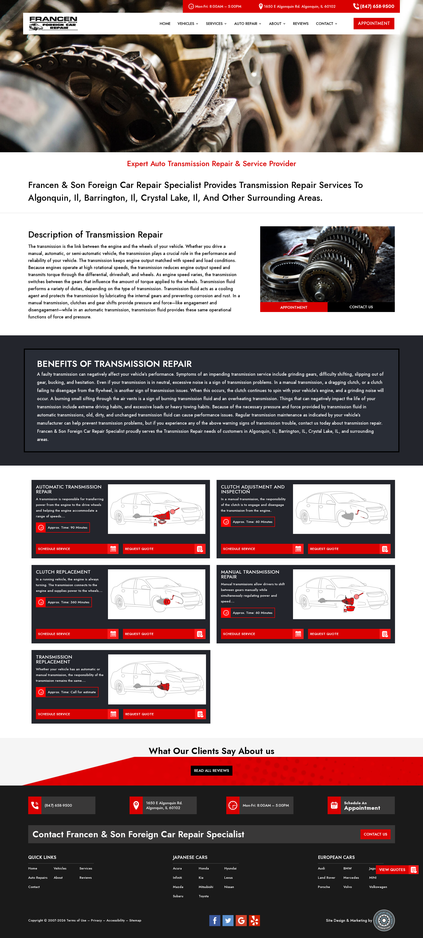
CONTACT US (375, 834)
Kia (201, 877)
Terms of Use (77, 920)
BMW (347, 868)
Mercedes (351, 877)
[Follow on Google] (241, 920)
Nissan (229, 886)
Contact (324, 24)
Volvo (347, 886)
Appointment (294, 307)
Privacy (97, 920)
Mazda (178, 886)
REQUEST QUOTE (139, 548)
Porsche (324, 886)
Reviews (301, 24)
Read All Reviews (211, 770)
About (275, 24)
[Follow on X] (228, 920)
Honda (204, 868)
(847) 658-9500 (377, 6)
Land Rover (326, 877)
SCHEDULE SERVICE (54, 548)
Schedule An (362, 805)
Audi (321, 868)
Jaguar (374, 868)
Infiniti (177, 877)
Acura (177, 868)
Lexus (228, 877)
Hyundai (230, 868)
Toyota (204, 896)
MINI (373, 877)
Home (165, 24)
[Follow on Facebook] (214, 920)
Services (214, 24)
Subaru (178, 896)
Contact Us (361, 307)
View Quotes (392, 869)
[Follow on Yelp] (254, 920)
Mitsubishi (206, 886)
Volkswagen (378, 886)
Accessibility (116, 920)
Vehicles (186, 24)
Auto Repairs (37, 877)
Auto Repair (245, 24)
